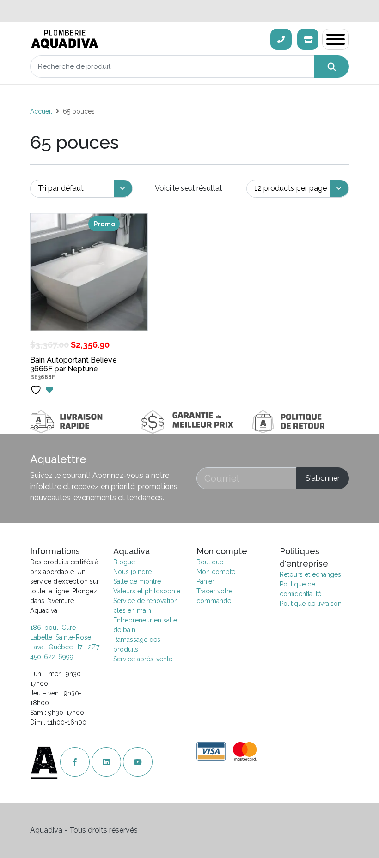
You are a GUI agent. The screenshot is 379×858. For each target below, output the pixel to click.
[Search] (331, 66)
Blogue (124, 562)
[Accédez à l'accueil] (45, 762)
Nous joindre (132, 571)
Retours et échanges (310, 574)
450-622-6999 (51, 656)
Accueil (41, 111)
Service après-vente (142, 659)
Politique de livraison (311, 603)
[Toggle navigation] (335, 39)
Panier (205, 581)
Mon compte (215, 571)
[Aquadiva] (147, 39)
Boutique (209, 562)
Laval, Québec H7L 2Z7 (64, 647)
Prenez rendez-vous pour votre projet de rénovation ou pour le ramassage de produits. (189, 10)
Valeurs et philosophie (146, 591)
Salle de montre (137, 581)
